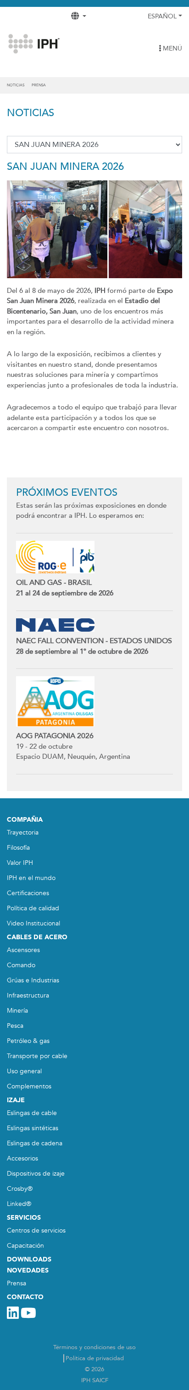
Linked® (19, 1203)
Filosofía (18, 847)
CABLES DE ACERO (37, 937)
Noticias (15, 85)
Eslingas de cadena (34, 1143)
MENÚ (171, 48)
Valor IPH (20, 862)
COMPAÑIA (25, 819)
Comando (21, 965)
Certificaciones (28, 893)
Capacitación (25, 1245)
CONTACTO (25, 1297)
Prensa (39, 85)
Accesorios (22, 1158)
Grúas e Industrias (33, 980)
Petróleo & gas (28, 1041)
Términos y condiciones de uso (94, 1347)
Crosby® (20, 1188)
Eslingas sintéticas (32, 1128)
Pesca (15, 1025)
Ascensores (23, 950)
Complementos (29, 1086)
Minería (17, 1010)
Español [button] (162, 16)
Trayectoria (23, 832)
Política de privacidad (95, 1358)
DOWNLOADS (29, 1259)
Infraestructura (28, 995)
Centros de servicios (36, 1230)
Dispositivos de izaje (36, 1173)
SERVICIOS (24, 1217)
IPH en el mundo (31, 878)
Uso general (24, 1071)
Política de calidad (33, 908)
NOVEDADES (28, 1270)
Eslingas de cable (32, 1113)
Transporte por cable (37, 1056)
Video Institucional (33, 923)
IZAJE (16, 1100)
